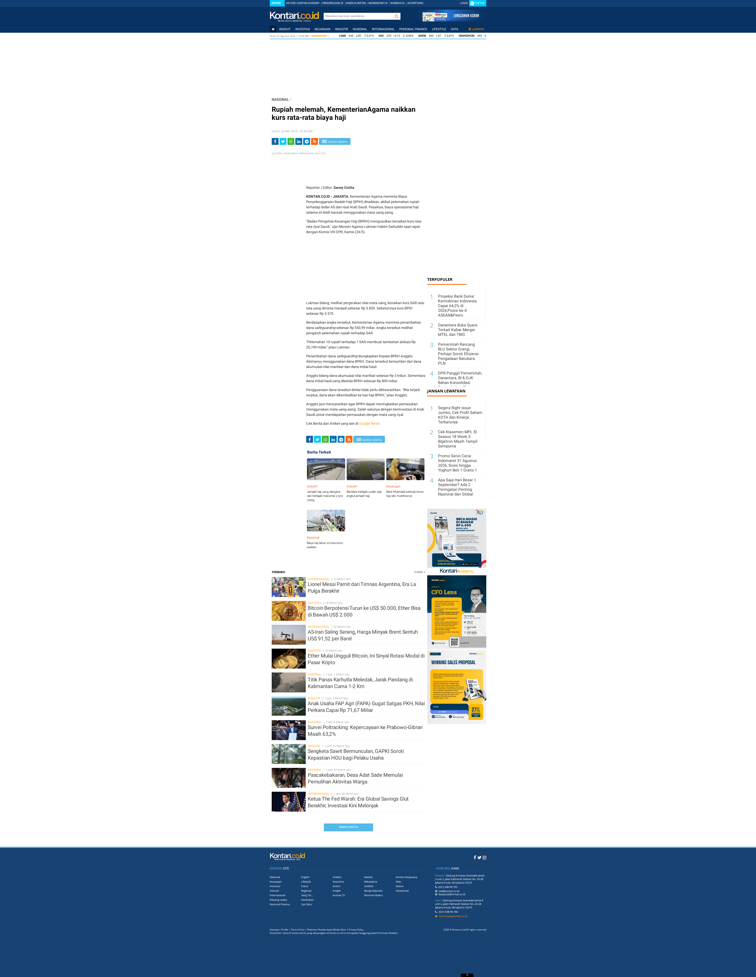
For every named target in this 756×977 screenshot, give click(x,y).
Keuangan (322, 29)
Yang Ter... (307, 895)
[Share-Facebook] (275, 141)
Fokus (304, 886)
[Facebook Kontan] (475, 857)
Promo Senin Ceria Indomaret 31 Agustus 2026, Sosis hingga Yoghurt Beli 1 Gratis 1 (457, 463)
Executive (338, 881)
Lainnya (478, 29)
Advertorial (402, 890)
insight (285, 29)
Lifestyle (439, 29)
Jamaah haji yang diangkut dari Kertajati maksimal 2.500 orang (325, 496)
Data (454, 29)
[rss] (314, 141)
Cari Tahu (306, 904)
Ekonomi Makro (373, 895)
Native (399, 886)
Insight (337, 890)
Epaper (276, 3)
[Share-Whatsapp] (290, 141)
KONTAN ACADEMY (308, 3)
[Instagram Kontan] (484, 857)
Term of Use (298, 929)
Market (368, 877)
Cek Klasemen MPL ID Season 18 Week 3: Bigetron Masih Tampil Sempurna (457, 438)
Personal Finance (413, 29)
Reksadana (370, 881)
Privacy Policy (356, 929)
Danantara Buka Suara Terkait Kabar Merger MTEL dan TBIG (457, 330)
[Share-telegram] (306, 141)
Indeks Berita (348, 827)
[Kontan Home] (273, 29)
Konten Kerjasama (406, 877)
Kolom (336, 886)
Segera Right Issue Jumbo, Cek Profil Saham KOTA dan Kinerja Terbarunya (460, 414)
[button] (396, 16)
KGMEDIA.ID (398, 3)
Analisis (337, 877)
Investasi (302, 29)
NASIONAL (280, 99)
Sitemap (274, 929)
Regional (306, 890)
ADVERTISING (415, 3)
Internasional (383, 29)
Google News (369, 423)
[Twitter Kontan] (479, 857)
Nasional (360, 29)
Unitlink (368, 886)
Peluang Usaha (278, 900)
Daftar (479, 3)
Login (464, 3)
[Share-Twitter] (283, 141)
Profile (284, 929)
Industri (341, 29)
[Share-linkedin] (298, 141)
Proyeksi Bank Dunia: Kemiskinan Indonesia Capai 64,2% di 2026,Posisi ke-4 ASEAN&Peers (457, 306)
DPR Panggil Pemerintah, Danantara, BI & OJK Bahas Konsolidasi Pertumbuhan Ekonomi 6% (460, 382)
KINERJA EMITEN (356, 3)
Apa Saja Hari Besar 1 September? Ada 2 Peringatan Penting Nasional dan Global (457, 487)
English (305, 877)
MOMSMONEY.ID (378, 3)
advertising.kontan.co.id (452, 916)
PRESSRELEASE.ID (332, 3)
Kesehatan (307, 900)
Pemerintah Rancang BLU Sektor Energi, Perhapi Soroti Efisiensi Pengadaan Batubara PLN (458, 354)
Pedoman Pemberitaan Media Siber (326, 929)
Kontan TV (339, 895)
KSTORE (291, 3)
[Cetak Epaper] (450, 20)
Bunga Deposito (373, 890)
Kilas (398, 881)
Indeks (419, 572)
